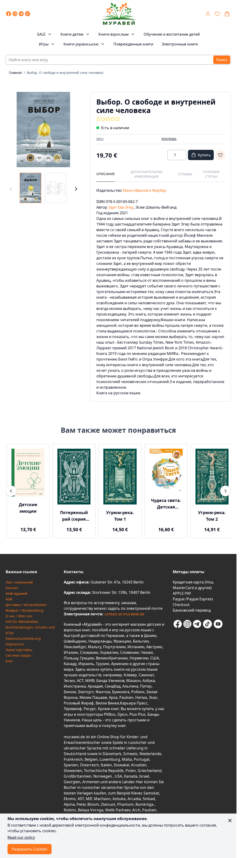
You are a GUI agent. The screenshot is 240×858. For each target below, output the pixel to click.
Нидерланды (100, 640)
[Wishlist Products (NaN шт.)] (217, 14)
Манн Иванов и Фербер (144, 190)
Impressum (15, 643)
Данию (150, 634)
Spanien (71, 763)
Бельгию (141, 640)
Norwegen (103, 775)
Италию (71, 651)
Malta (127, 758)
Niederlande (150, 752)
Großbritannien (77, 775)
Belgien (91, 758)
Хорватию (109, 651)
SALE (41, 34)
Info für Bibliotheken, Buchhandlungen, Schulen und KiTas (30, 626)
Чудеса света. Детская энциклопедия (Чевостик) (163, 503)
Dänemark (112, 752)
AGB (9, 598)
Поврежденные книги (133, 44)
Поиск (221, 59)
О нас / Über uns (19, 615)
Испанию (136, 645)
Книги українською (81, 44)
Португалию (114, 645)
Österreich (89, 763)
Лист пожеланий (19, 581)
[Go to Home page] (118, 14)
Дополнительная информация (146, 174)
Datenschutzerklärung (23, 637)
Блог (9, 660)
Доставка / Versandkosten (26, 603)
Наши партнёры (19, 648)
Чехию (147, 651)
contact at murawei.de (123, 612)
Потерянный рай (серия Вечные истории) (73, 514)
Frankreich (73, 758)
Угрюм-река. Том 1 (118, 514)
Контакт (12, 586)
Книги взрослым (113, 34)
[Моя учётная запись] (208, 14)
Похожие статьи (211, 174)
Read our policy (21, 837)
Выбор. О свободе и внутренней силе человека (65, 72)
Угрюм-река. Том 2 (209, 514)
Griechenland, (150, 769)
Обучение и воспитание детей (172, 34)
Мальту (94, 645)
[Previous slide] (11, 490)
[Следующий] (76, 189)
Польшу (71, 656)
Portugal (141, 758)
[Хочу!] (220, 155)
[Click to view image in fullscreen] (43, 129)
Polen (131, 769)
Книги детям (71, 34)
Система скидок (18, 654)
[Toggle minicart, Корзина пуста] (227, 14)
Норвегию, (139, 656)
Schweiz (130, 752)
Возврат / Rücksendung (24, 609)
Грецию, (87, 656)
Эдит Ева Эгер (121, 207)
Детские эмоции (28, 507)
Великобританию (112, 656)
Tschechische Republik (104, 769)
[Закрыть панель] (229, 820)
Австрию (154, 645)
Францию (122, 640)
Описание (105, 174)
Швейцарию (75, 640)
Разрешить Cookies (29, 849)
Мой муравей (16, 592)
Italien (106, 763)
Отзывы (185, 174)
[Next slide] (225, 490)
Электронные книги (180, 44)
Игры (44, 44)
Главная (15, 72)
